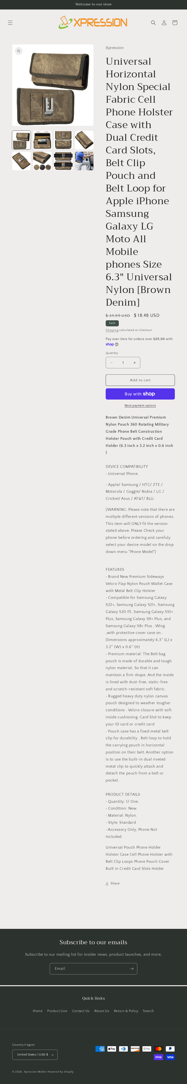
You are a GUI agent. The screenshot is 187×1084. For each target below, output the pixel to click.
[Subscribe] (131, 968)
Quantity (112, 353)
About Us (101, 1011)
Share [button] (115, 883)
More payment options (140, 405)
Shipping (112, 330)
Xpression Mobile (35, 1071)
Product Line (57, 1011)
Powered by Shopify (60, 1071)
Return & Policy (126, 1011)
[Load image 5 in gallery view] (21, 161)
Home (37, 1011)
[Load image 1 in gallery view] (21, 140)
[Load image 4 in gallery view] (84, 140)
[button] (10, 22)
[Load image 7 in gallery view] (63, 161)
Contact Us (81, 1011)
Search (148, 1011)
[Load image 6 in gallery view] (42, 161)
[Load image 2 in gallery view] (42, 140)
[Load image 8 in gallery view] (84, 161)
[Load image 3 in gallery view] (63, 140)
